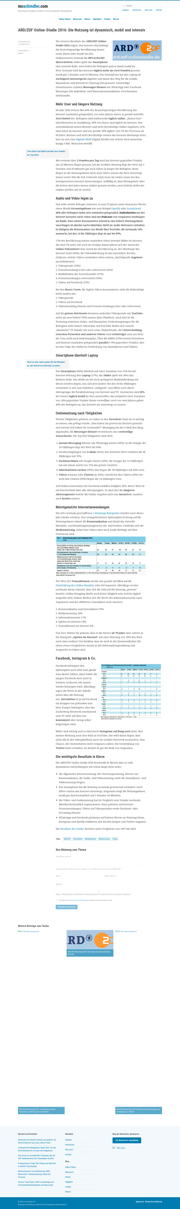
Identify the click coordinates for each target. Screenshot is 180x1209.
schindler (33, 6)
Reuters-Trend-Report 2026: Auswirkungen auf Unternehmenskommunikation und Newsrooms (36, 1183)
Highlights (97, 19)
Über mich (148, 10)
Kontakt (159, 10)
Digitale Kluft (83, 139)
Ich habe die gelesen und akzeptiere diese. (85, 900)
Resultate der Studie (72, 828)
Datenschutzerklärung (153, 1202)
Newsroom (77, 19)
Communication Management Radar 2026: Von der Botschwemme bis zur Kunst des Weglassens (37, 1149)
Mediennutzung (104, 839)
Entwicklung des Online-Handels (75, 585)
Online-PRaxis (64, 19)
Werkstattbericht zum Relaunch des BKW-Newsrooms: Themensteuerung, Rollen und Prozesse (34, 1174)
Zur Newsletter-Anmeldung (126, 1140)
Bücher (87, 19)
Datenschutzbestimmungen (78, 900)
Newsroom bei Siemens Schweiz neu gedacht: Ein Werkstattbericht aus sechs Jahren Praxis (37, 1141)
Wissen (116, 19)
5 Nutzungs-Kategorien (106, 513)
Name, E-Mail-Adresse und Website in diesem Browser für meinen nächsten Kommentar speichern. (93, 894)
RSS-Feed (120, 1148)
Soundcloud (134, 208)
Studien (107, 19)
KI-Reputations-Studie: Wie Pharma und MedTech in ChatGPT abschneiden (37, 1164)
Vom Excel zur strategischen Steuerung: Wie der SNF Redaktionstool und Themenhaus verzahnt (36, 1157)
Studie (115, 839)
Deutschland (77, 839)
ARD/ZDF (67, 839)
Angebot (125, 10)
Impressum (140, 1202)
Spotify (116, 208)
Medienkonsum (90, 839)
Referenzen (136, 10)
